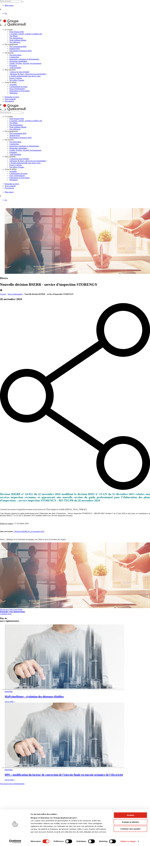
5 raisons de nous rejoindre (19, 72)
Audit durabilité (15, 68)
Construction (14, 57)
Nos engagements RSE (17, 46)
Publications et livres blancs (19, 91)
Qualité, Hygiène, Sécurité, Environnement (25, 63)
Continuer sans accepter (130, 829)
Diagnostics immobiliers (18, 61)
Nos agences (9, 101)
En (6, 13)
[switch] (68, 841)
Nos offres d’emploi (16, 80)
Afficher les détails (128, 841)
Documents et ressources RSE (20, 51)
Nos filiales (13, 36)
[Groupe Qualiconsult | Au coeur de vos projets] (13, 26)
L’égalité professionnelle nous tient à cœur (25, 76)
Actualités (13, 84)
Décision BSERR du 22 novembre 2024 (29, 531)
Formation (13, 65)
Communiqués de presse (18, 87)
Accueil (3, 294)
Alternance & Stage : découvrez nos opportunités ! (28, 74)
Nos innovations (15, 55)
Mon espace (9, 5)
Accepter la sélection (130, 822)
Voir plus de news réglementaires (12, 784)
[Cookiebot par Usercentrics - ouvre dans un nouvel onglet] (15, 841)
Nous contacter (10, 99)
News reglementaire (15, 294)
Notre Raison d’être (16, 32)
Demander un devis (12, 97)
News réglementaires (17, 89)
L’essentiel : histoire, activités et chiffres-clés (25, 34)
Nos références (14, 42)
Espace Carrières (15, 78)
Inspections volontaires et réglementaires (24, 59)
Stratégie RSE (14, 49)
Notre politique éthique (17, 40)
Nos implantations (16, 38)
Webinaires (13, 93)
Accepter (130, 815)
